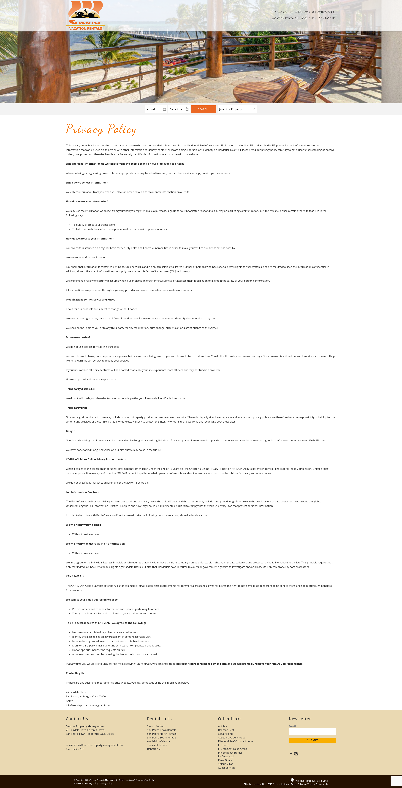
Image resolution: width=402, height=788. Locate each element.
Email (292, 726)
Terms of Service (157, 745)
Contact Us (327, 18)
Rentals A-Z (154, 749)
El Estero (223, 745)
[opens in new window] (291, 754)
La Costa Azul (226, 756)
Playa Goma (225, 760)
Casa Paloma (225, 733)
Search (203, 109)
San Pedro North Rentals (162, 733)
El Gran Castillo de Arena (232, 749)
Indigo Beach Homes (230, 752)
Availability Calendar (159, 741)
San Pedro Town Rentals (161, 730)
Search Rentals (156, 726)
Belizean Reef (226, 730)
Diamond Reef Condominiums (235, 741)
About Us (307, 18)
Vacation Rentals (284, 18)
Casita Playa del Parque (231, 737)
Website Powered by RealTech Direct (312, 781)
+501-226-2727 (75, 749)
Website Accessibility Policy (86, 783)
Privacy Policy (106, 783)
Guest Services (226, 767)
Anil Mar (223, 726)
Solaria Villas (225, 764)
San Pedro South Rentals (161, 737)
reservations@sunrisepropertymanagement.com (94, 745)
